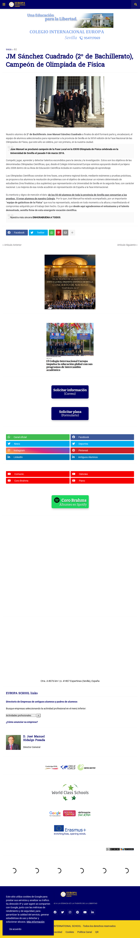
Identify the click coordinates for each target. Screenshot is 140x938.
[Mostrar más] (72, 232)
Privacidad (56, 932)
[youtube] (85, 912)
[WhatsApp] (52, 232)
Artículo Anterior (13, 245)
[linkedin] (92, 912)
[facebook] (55, 912)
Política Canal (84, 932)
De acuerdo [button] (15, 929)
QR (97, 932)
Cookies (70, 932)
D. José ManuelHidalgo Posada (34, 738)
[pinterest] (77, 912)
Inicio (9, 49)
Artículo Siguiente (126, 245)
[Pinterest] (58, 232)
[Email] (65, 232)
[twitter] (62, 912)
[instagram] (70, 912)
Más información (36, 921)
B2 (15, 49)
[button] (4, 4)
